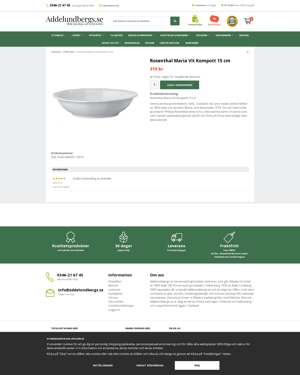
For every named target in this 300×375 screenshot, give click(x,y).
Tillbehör (116, 35)
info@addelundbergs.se (80, 289)
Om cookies (115, 301)
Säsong (244, 35)
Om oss (113, 297)
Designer (201, 35)
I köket (76, 35)
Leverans (114, 289)
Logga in (114, 310)
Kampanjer (191, 42)
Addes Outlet (110, 42)
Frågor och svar (66, 294)
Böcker (149, 42)
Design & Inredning (140, 35)
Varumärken (223, 35)
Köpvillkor (115, 281)
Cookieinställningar (121, 305)
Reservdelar (132, 42)
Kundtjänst (115, 293)
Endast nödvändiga (150, 365)
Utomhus (57, 35)
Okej (197, 365)
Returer (113, 285)
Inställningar (103, 365)
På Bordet (95, 35)
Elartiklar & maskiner (174, 35)
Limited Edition (169, 42)
